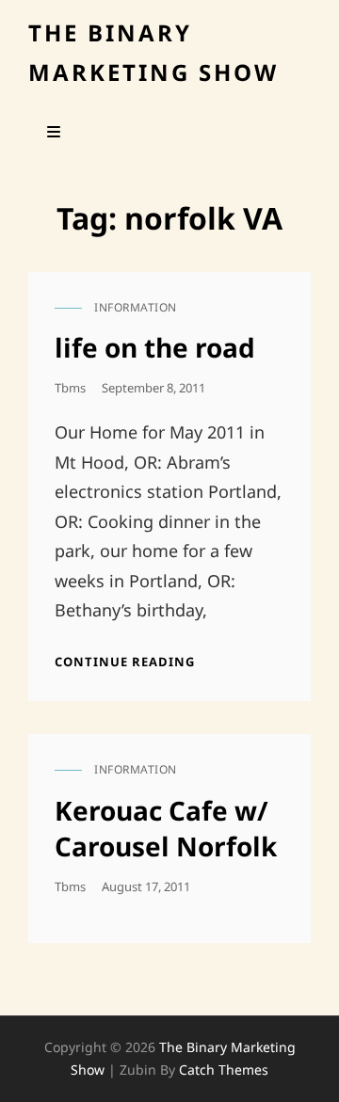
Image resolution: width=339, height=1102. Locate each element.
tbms (70, 387)
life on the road (155, 347)
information (135, 307)
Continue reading (125, 661)
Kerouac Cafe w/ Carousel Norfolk (166, 828)
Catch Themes (223, 1069)
